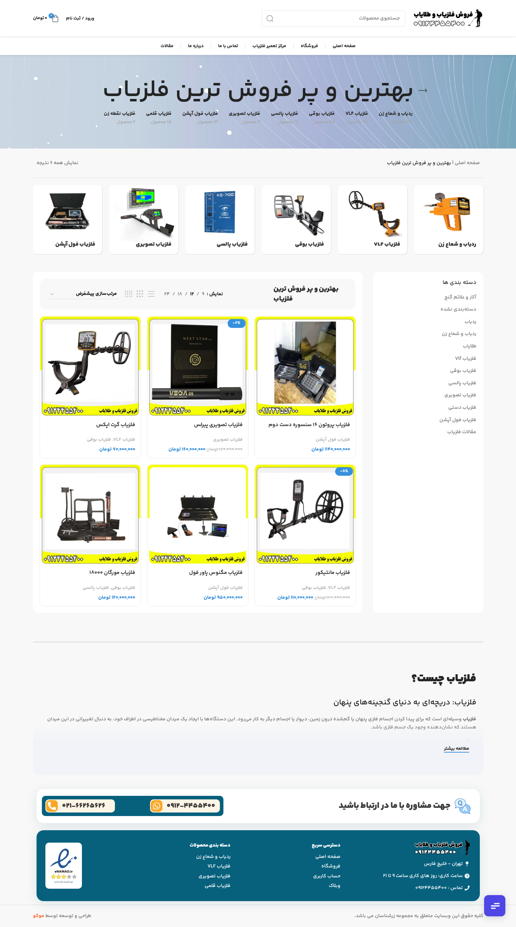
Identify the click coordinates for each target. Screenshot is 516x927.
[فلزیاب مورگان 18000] (90, 515)
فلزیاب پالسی (462, 383)
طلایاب (469, 346)
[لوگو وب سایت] (447, 18)
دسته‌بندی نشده (458, 309)
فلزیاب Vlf (465, 359)
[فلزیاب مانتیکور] (305, 515)
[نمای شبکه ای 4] (128, 294)
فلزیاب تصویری (460, 395)
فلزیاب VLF (124, 439)
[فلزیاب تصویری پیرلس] (198, 367)
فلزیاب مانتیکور (332, 572)
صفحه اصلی (467, 163)
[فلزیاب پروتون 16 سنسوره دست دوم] (305, 367)
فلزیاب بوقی (463, 371)
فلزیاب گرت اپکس (115, 425)
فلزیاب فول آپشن (457, 420)
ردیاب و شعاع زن (459, 334)
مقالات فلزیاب (461, 432)
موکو (38, 916)
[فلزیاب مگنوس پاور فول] (198, 515)
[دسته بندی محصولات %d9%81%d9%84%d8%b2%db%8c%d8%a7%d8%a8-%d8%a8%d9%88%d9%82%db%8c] (296, 219)
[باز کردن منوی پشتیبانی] (494, 905)
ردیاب (470, 322)
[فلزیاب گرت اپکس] (90, 367)
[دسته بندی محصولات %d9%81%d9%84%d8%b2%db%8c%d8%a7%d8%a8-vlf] (372, 219)
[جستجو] (270, 18)
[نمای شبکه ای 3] (140, 294)
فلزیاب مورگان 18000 (112, 572)
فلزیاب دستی (462, 408)
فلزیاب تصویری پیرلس (218, 425)
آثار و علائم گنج (460, 297)
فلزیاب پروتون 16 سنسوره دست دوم (309, 425)
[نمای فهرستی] (151, 294)
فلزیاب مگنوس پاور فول (216, 572)
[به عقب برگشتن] (423, 91)
